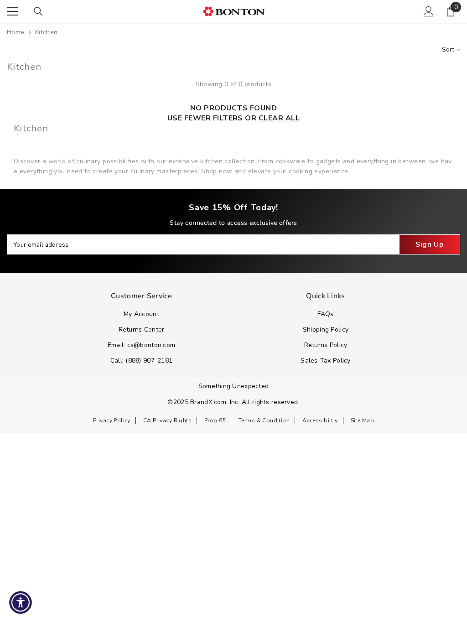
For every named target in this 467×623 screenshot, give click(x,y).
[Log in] (429, 11)
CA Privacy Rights (167, 420)
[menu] (12, 11)
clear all (279, 118)
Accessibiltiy (319, 420)
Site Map (362, 420)
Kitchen (46, 32)
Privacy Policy (111, 420)
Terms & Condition (264, 420)
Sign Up (429, 244)
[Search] (38, 11)
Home (16, 32)
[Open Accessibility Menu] (20, 602)
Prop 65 (215, 420)
